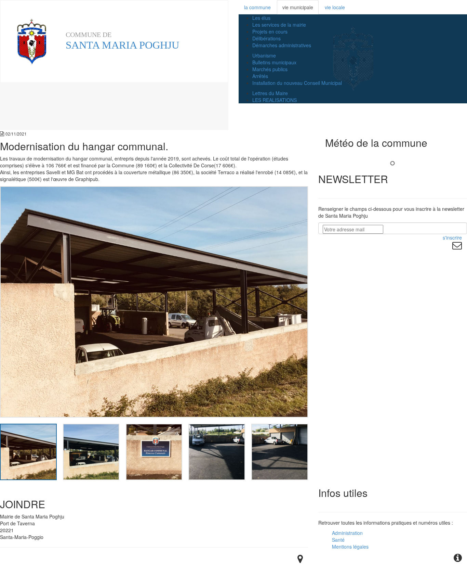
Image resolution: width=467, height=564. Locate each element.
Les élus (261, 17)
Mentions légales (350, 546)
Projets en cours (270, 31)
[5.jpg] (279, 451)
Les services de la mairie (279, 24)
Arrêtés (260, 76)
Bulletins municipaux (274, 62)
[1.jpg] (28, 451)
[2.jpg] (91, 451)
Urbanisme (264, 55)
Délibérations (266, 38)
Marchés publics (270, 69)
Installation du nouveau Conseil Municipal (297, 82)
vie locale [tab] (335, 7)
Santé (338, 539)
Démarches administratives (281, 45)
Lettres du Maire (270, 93)
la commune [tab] (257, 7)
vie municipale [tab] (297, 7)
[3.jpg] (154, 451)
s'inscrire (452, 237)
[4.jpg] (216, 451)
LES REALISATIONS (274, 100)
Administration (347, 532)
